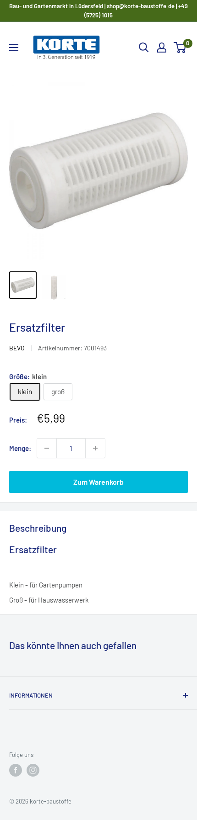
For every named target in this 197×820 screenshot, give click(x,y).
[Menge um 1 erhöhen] (95, 448)
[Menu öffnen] (13, 47)
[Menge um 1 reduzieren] (46, 448)
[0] (180, 47)
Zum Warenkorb (98, 481)
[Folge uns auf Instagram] (33, 770)
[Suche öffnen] (144, 47)
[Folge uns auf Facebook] (15, 770)
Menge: (20, 448)
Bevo (17, 348)
